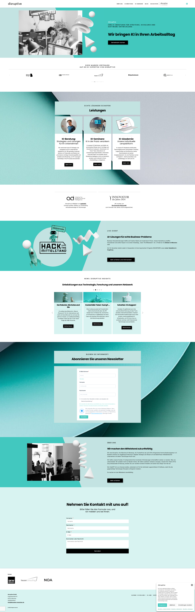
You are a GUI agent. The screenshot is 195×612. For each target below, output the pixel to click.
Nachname (82, 390)
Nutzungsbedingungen (96, 413)
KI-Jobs (149, 595)
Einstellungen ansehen (185, 605)
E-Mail (68, 532)
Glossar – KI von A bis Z (138, 595)
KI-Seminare (139, 4)
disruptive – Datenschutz (176, 609)
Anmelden (84, 417)
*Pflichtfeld (81, 379)
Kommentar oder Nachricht (74, 539)
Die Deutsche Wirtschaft (119, 205)
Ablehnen (172, 605)
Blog (146, 4)
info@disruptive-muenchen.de (16, 602)
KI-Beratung (129, 4)
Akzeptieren (162, 605)
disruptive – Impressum (188, 609)
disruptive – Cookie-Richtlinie (164, 609)
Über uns (120, 4)
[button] (192, 585)
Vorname (82, 382)
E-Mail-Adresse (83, 371)
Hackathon (154, 4)
